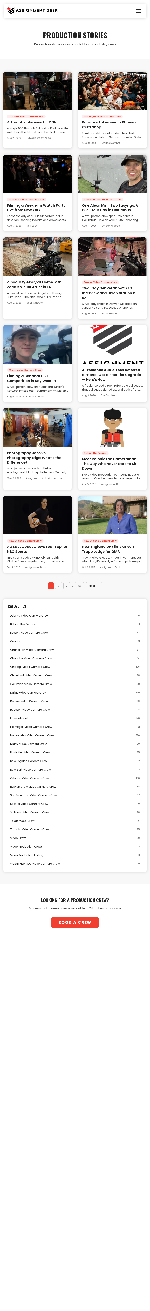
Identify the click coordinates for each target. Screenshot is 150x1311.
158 (80, 586)
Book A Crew (75, 922)
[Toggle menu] (138, 11)
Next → (94, 586)
